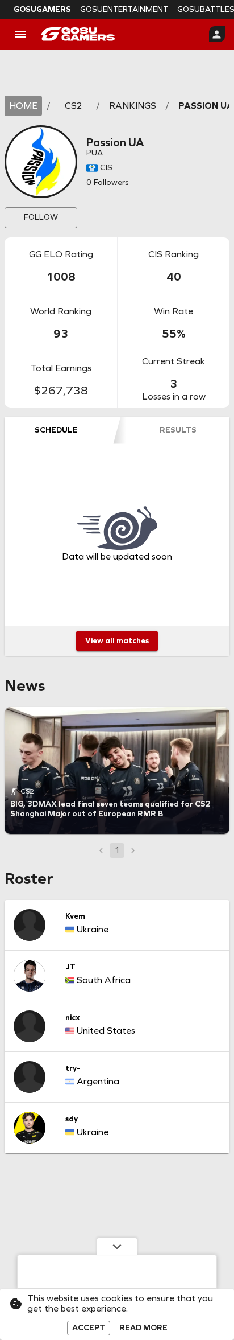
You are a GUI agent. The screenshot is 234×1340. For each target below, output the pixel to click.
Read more (143, 1328)
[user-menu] (217, 34)
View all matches (117, 641)
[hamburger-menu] (20, 34)
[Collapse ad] (117, 1246)
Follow (41, 217)
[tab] (56, 430)
